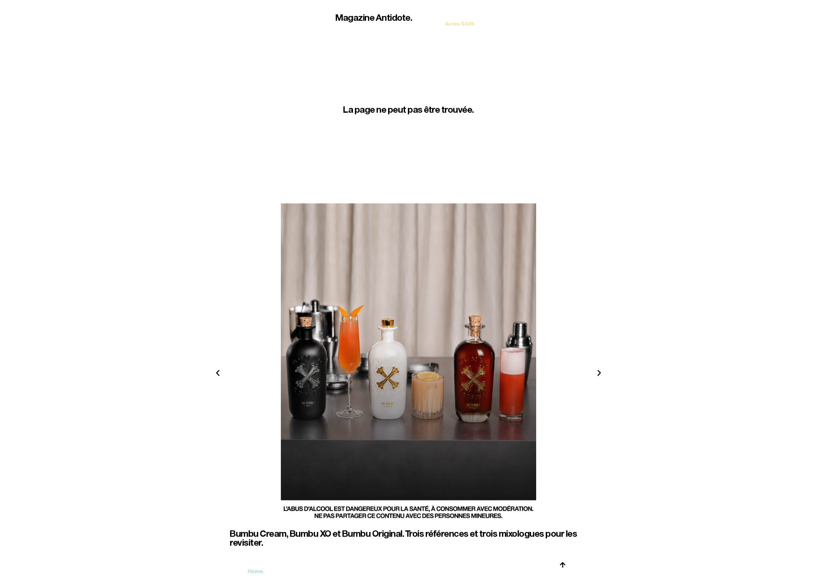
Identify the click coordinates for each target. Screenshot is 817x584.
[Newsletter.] (460, 19)
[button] (218, 373)
